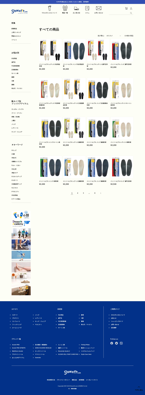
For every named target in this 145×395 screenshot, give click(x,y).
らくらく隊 (61, 344)
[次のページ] (100, 193)
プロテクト (15, 318)
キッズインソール (40, 351)
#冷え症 (14, 169)
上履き (14, 120)
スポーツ (15, 315)
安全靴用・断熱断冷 (41, 344)
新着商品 (14, 28)
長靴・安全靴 (16, 117)
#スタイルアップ (17, 176)
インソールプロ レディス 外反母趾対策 (49, 65)
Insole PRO (16, 344)
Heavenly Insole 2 (64, 351)
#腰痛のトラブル (17, 161)
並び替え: (101, 36)
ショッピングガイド (117, 321)
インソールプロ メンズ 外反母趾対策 (73, 65)
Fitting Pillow (85, 344)
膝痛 (13, 77)
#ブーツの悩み (16, 199)
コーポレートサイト (92, 380)
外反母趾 (14, 58)
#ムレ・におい (16, 165)
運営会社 (74, 380)
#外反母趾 (15, 195)
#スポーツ (15, 180)
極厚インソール (63, 348)
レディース (15, 128)
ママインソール (39, 354)
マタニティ (38, 324)
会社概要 (113, 327)
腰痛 (13, 84)
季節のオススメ (16, 36)
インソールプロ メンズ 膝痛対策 (96, 142)
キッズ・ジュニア (17, 132)
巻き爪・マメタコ (17, 88)
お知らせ (113, 318)
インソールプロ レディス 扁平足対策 (97, 65)
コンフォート (16, 321)
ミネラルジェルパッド (87, 351)
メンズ (14, 124)
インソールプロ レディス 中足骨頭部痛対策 (49, 104)
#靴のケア (15, 173)
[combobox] (121, 13)
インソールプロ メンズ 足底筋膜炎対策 (97, 104)
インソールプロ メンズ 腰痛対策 (96, 181)
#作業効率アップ (17, 184)
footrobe (38, 357)
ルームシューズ (17, 327)
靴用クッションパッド (87, 348)
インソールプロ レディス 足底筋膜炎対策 (73, 104)
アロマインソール (17, 354)
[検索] (131, 13)
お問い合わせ (115, 324)
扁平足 (14, 62)
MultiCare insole (17, 351)
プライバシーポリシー (63, 380)
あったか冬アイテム (18, 357)
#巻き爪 (14, 158)
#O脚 (13, 154)
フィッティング (17, 324)
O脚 (13, 81)
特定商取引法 (51, 380)
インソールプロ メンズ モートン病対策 (49, 143)
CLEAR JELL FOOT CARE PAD (68, 354)
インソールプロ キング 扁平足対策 (121, 181)
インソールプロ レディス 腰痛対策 (73, 181)
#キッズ (14, 150)
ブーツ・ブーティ (17, 113)
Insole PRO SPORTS (18, 348)
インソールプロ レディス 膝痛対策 (73, 142)
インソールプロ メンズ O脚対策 (48, 181)
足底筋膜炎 (15, 69)
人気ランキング (16, 32)
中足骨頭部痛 (16, 66)
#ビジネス (15, 188)
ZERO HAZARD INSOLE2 (43, 348)
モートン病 (15, 73)
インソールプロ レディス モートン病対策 (121, 104)
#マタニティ (15, 191)
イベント (14, 40)
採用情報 (81, 380)
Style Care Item (86, 354)
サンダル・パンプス (18, 109)
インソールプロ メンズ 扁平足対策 (121, 64)
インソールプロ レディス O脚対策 (121, 142)
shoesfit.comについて (118, 315)
